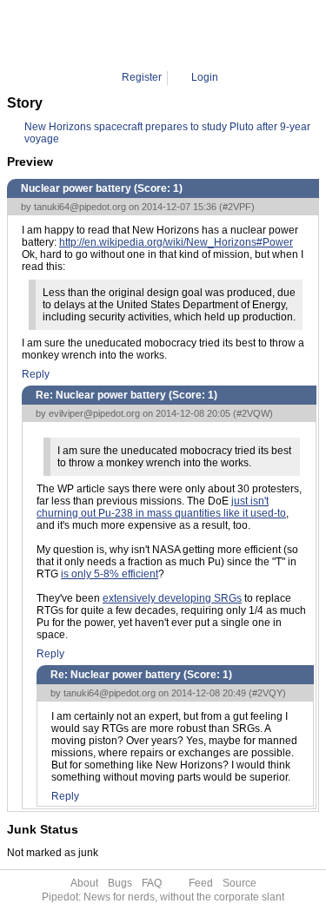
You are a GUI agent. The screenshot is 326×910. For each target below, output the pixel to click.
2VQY (221, 35)
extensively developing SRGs (172, 598)
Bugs (120, 883)
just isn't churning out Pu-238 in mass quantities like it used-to (161, 507)
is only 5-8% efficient (109, 574)
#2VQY (267, 693)
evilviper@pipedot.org (94, 413)
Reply (36, 374)
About (84, 883)
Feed (201, 883)
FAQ (152, 883)
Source (239, 883)
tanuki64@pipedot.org (80, 206)
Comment (172, 35)
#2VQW (252, 413)
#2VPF (237, 206)
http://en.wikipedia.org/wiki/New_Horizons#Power (176, 242)
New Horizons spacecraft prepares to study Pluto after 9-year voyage (167, 128)
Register (142, 77)
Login (204, 77)
